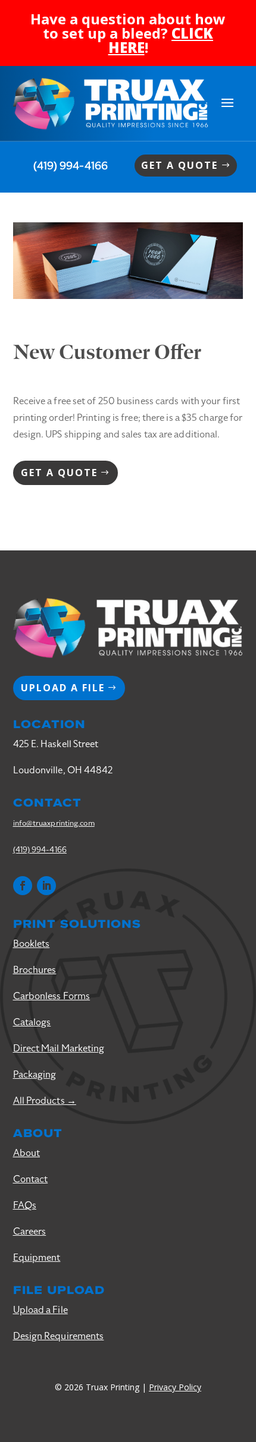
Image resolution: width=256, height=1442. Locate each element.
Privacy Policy (175, 1387)
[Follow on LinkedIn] (46, 885)
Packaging (35, 1074)
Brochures (35, 970)
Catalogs (32, 1022)
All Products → (44, 1100)
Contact (30, 1179)
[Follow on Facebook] (22, 885)
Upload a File (40, 1310)
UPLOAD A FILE (63, 687)
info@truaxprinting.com (54, 823)
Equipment (37, 1257)
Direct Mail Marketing (59, 1048)
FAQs (24, 1205)
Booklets (31, 943)
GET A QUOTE (179, 165)
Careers (29, 1231)
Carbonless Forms (51, 996)
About (26, 1153)
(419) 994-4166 (70, 165)
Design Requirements (58, 1336)
